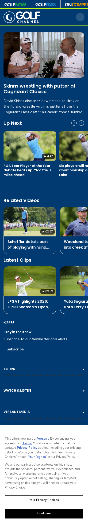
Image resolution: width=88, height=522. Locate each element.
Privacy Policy (27, 448)
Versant (43, 439)
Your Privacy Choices (44, 500)
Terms (27, 443)
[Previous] (74, 123)
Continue (44, 513)
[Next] (81, 123)
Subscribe (15, 349)
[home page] (22, 17)
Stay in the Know (17, 332)
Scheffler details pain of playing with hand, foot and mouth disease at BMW (28, 244)
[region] (44, 473)
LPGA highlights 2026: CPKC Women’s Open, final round (28, 304)
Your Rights (37, 457)
